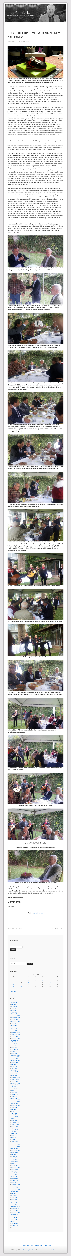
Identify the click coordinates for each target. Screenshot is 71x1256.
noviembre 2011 (15, 1124)
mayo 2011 (14, 1135)
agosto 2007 (14, 1214)
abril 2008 (14, 1199)
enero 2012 (14, 1120)
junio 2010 (14, 1156)
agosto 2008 (14, 1191)
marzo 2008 (14, 1201)
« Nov (11, 991)
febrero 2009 (14, 1180)
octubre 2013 (14, 1081)
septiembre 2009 (15, 1167)
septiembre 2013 (15, 1083)
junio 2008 (14, 1195)
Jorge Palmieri (24, 41)
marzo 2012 (14, 1117)
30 (13, 988)
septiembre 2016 (15, 1021)
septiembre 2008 (15, 1190)
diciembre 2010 (15, 1145)
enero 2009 (14, 1182)
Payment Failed (39, 1245)
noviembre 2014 (15, 1057)
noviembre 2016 (15, 1017)
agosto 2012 (14, 1107)
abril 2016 (14, 1025)
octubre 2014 (14, 1058)
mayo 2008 (14, 1197)
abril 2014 (14, 1070)
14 (49, 982)
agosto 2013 (14, 1085)
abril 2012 (14, 1115)
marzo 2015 (14, 1049)
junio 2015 (14, 1044)
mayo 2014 (14, 1068)
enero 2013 (14, 1098)
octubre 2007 (14, 1210)
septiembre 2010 (15, 1150)
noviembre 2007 (15, 1208)
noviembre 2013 (15, 1079)
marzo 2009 (14, 1178)
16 (13, 984)
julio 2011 (13, 1132)
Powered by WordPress (29, 1250)
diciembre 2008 (15, 1184)
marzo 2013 (14, 1094)
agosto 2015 (14, 1040)
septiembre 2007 (15, 1212)
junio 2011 (14, 1133)
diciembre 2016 (15, 1015)
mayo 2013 (14, 1090)
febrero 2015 (14, 1051)
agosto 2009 (14, 1169)
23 (13, 986)
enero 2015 (14, 1053)
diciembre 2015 (15, 1032)
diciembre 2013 (15, 1077)
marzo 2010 (14, 1161)
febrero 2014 (14, 1073)
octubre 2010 (14, 1148)
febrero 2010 (14, 1163)
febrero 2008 (14, 1203)
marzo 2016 (14, 1027)
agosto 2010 (14, 1152)
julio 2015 (13, 1042)
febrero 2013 (14, 1096)
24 (21, 986)
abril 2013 (14, 1092)
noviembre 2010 (15, 1146)
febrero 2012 (14, 1118)
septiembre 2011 (15, 1128)
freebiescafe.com (55, 1250)
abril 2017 (14, 1010)
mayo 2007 (14, 1219)
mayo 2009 (14, 1175)
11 (28, 982)
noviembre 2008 (15, 1186)
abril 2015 (14, 1047)
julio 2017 (13, 1004)
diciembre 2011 (15, 1122)
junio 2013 (14, 1088)
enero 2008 (14, 1204)
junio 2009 (14, 1173)
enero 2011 (14, 1143)
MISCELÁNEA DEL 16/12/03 (15, 928)
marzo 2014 (14, 1072)
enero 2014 (14, 1075)
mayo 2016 (14, 1023)
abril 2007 (14, 1221)
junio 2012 (14, 1111)
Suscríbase (48, 1245)
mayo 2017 (14, 1008)
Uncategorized (38, 913)
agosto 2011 (14, 1130)
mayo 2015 (14, 1045)
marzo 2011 (14, 1139)
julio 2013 (13, 1087)
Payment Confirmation (27, 1245)
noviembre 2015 (15, 1034)
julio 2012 (13, 1109)
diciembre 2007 (15, 1206)
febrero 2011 (14, 1141)
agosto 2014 (14, 1062)
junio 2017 (14, 1006)
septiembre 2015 (15, 1038)
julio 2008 (13, 1193)
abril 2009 (14, 1176)
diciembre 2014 (15, 1055)
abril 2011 (14, 1137)
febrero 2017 (14, 1014)
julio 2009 (13, 1171)
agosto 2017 (14, 1002)
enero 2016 (14, 1030)
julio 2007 (13, 1216)
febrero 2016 (14, 1029)
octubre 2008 (14, 1188)
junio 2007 (14, 1218)
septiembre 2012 (15, 1105)
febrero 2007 (14, 1225)
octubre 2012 (14, 1103)
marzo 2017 (14, 1012)
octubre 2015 (14, 1036)
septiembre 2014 (15, 1060)
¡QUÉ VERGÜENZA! (57, 928)
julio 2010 (13, 1154)
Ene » (16, 991)
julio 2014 (13, 1064)
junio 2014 (14, 1066)
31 (21, 988)
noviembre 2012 (15, 1102)
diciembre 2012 (15, 1100)
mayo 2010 (14, 1158)
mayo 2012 (14, 1113)
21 (49, 984)
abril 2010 (14, 1160)
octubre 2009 (14, 1165)
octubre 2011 (14, 1126)
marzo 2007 (14, 1223)
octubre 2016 (14, 1019)
